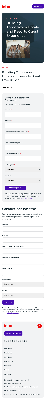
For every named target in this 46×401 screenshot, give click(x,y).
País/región (6, 279)
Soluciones (8, 357)
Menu (36, 6)
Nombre (8, 109)
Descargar (14, 188)
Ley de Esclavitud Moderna (13, 383)
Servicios (7, 365)
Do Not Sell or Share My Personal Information (21, 387)
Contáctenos (12, 333)
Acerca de (7, 374)
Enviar (6, 302)
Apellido (8, 120)
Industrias (8, 349)
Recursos (11, 18)
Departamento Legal (21, 380)
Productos (8, 353)
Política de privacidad (26, 198)
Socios (6, 370)
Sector (4, 290)
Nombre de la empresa (13, 143)
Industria (8, 176)
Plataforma (8, 361)
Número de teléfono (12, 154)
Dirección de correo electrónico (16, 132)
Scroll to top (39, 326)
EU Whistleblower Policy (13, 390)
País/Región (9, 165)
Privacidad (8, 380)
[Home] (6, 6)
